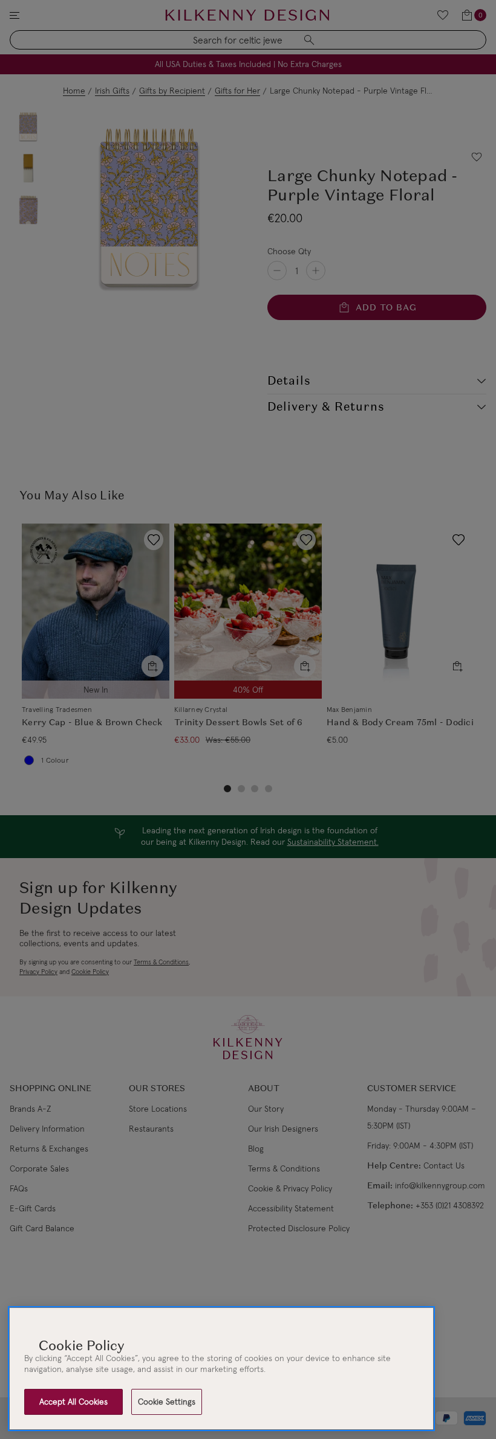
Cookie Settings (166, 1401)
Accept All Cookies (73, 1401)
